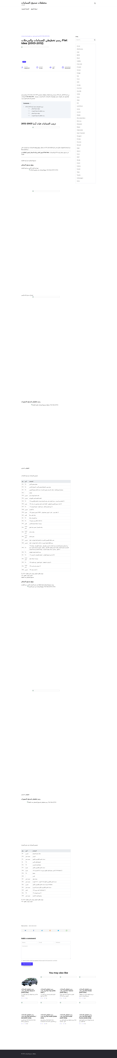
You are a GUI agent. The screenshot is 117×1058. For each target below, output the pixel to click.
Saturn (78, 151)
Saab (78, 148)
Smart (78, 163)
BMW (78, 55)
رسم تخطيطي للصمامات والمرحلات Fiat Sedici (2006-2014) (49, 1016)
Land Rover (80, 106)
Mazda (78, 115)
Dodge (78, 73)
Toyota (78, 175)
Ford (78, 79)
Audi (78, 52)
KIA (78, 103)
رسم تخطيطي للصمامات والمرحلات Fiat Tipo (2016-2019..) (48, 990)
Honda (78, 85)
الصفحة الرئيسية (25, 9)
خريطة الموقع (34, 9)
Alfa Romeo (80, 49)
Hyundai (79, 91)
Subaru (79, 166)
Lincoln (79, 112)
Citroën (79, 70)
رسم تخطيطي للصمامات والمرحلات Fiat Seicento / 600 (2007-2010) (28, 1016)
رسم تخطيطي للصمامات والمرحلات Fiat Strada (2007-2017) (85, 990)
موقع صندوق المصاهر (35, 108)
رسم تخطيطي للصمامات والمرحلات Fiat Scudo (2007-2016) (66, 1016)
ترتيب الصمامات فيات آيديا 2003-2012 (34, 106)
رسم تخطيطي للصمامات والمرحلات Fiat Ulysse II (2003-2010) (28, 990)
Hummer (79, 88)
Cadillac (79, 61)
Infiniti (78, 94)
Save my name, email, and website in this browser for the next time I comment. (40, 960)
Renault (79, 145)
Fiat (24, 61)
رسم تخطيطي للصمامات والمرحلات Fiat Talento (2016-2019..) (66, 990)
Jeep (78, 100)
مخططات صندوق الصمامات (34, 2)
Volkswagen (80, 178)
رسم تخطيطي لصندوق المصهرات (38, 111)
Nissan (78, 127)
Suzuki (78, 169)
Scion (78, 154)
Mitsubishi (79, 124)
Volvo (78, 181)
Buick (78, 58)
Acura (78, 46)
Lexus (78, 109)
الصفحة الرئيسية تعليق (36, 36)
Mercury (79, 121)
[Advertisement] (58, 24)
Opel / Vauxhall (81, 133)
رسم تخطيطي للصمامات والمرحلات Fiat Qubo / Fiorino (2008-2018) (85, 1016)
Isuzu (78, 97)
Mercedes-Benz (81, 118)
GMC (78, 82)
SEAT (78, 157)
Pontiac (79, 139)
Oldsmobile (80, 130)
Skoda (78, 160)
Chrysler (79, 67)
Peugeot (79, 136)
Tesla (78, 172)
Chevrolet (79, 64)
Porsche (79, 142)
